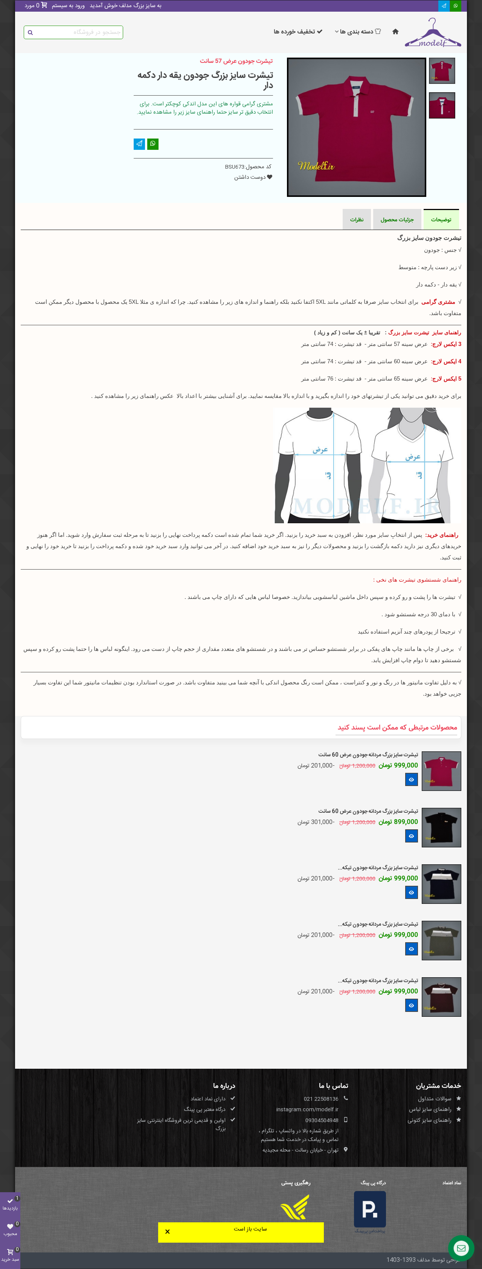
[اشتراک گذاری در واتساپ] (455, 6)
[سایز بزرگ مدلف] (433, 32)
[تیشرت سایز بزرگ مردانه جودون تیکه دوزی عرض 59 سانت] (441, 884)
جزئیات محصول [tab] (397, 219)
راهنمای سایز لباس (430, 1109)
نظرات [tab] (356, 219)
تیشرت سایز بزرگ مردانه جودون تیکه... (378, 868)
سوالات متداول (434, 1099)
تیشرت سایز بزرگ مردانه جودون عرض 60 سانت (368, 755)
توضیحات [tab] (441, 219)
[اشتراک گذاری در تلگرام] (444, 6)
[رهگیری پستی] (295, 1207)
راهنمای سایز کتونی (429, 1120)
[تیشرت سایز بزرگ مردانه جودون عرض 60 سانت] (441, 771)
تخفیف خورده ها (294, 32)
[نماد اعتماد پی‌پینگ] (370, 1213)
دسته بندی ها (356, 32)
